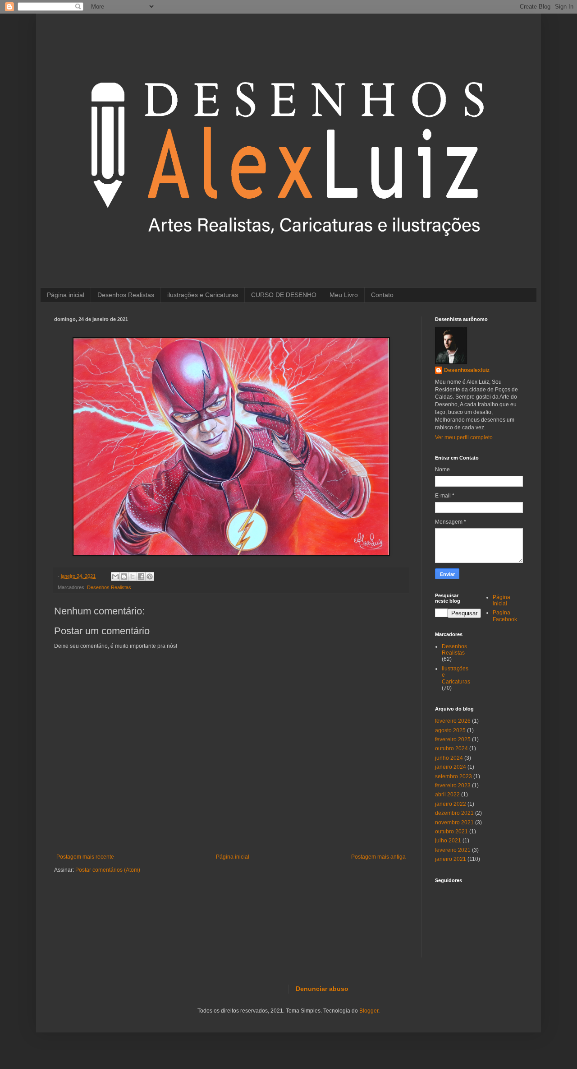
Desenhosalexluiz (467, 370)
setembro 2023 (453, 776)
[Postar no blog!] (123, 576)
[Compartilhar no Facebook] (141, 576)
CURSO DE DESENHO (283, 294)
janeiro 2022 (450, 804)
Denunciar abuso (322, 988)
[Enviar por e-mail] (115, 576)
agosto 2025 (450, 730)
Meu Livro (344, 294)
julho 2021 (448, 840)
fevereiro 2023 (453, 785)
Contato (382, 294)
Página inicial (65, 294)
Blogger (368, 1011)
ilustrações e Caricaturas (202, 294)
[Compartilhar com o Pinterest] (149, 576)
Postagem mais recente (85, 857)
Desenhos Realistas (125, 294)
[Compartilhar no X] (132, 576)
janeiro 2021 (450, 859)
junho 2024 (449, 758)
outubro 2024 (451, 748)
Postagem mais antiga (378, 857)
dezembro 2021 (454, 813)
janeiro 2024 (450, 767)
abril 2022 (447, 794)
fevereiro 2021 (453, 850)
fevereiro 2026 (453, 721)
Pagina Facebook (505, 615)
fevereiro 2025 (453, 739)
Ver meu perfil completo (464, 437)
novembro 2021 (454, 822)
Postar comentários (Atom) (107, 870)
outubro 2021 (451, 831)
